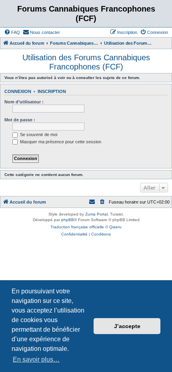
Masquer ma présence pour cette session (60, 141)
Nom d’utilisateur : (24, 101)
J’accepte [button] (127, 326)
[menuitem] (12, 32)
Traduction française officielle (77, 227)
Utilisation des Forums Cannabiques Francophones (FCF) (86, 62)
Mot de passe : (19, 119)
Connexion (17, 91)
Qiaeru (115, 227)
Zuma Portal (96, 214)
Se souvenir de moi (38, 134)
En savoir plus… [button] (36, 359)
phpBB (67, 220)
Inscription (52, 91)
